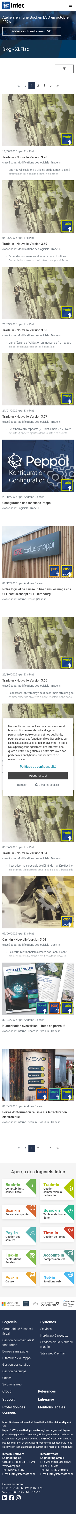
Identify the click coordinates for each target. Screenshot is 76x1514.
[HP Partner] (26, 1303)
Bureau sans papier (15, 1351)
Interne (22, 599)
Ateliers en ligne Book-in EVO (31, 31)
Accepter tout (38, 775)
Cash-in (41, 599)
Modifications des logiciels (34, 162)
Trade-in (56, 162)
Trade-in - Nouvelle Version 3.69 (24, 244)
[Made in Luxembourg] (35, 1303)
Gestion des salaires (16, 1364)
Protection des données (13, 1409)
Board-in (33, 1031)
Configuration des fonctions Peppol (26, 503)
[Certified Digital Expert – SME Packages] (68, 1303)
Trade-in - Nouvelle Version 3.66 (24, 680)
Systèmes (48, 1322)
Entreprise (46, 1399)
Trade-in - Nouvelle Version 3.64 (24, 853)
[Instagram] (18, 1497)
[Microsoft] (11, 1304)
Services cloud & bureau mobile (56, 1344)
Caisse (6, 1378)
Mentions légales (51, 1407)
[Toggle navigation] (70, 5)
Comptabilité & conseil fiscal (17, 1331)
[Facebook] (11, 1497)
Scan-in (44, 1031)
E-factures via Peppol (16, 1358)
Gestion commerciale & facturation (18, 1342)
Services (46, 1329)
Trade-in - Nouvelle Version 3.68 (24, 330)
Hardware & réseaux (54, 1335)
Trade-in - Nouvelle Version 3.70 (24, 157)
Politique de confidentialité (38, 766)
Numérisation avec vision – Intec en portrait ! (33, 1026)
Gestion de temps (14, 1371)
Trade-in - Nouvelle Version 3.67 (24, 416)
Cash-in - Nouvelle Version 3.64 (24, 939)
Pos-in (31, 599)
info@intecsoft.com (23, 1474)
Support (8, 1399)
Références (47, 1391)
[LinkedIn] (4, 1497)
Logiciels (23, 508)
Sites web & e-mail (52, 1353)
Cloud (6, 1391)
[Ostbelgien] (50, 1303)
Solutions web (12, 1384)
